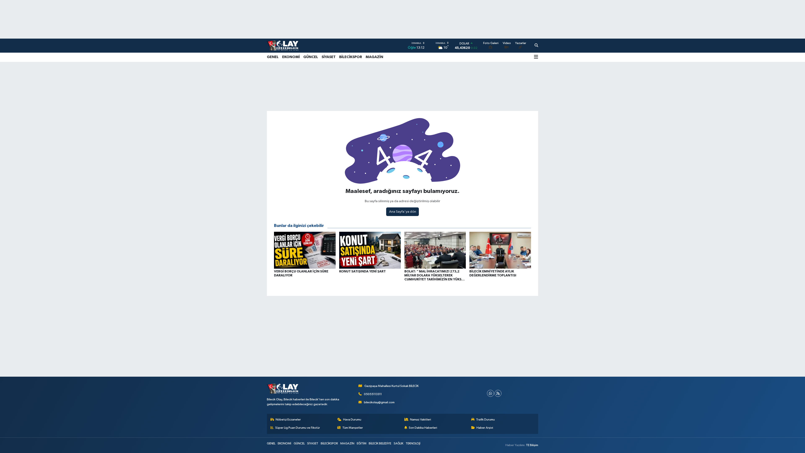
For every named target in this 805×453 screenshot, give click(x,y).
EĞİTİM (361, 443)
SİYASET (329, 57)
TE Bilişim (532, 445)
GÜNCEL (310, 57)
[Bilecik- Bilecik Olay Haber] (282, 45)
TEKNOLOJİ (413, 443)
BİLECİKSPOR (350, 57)
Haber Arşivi (485, 427)
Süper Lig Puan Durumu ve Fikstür (297, 427)
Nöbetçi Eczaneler (288, 419)
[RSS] (498, 393)
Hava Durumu (352, 419)
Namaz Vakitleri (420, 419)
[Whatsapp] (490, 393)
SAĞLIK (398, 443)
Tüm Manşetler (352, 427)
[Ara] (536, 45)
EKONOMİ (291, 57)
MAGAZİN (374, 57)
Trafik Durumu (485, 419)
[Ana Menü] (536, 57)
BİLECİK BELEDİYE (380, 443)
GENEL (273, 57)
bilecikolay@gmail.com (379, 402)
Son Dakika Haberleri (423, 427)
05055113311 (373, 394)
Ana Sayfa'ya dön (402, 211)
